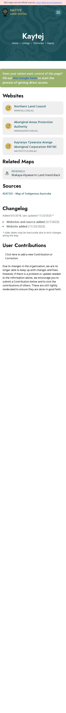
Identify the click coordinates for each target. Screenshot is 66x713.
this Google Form (25, 78)
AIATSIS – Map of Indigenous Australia (27, 193)
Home (15, 43)
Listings (26, 43)
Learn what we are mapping (49, 2)
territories (38, 43)
